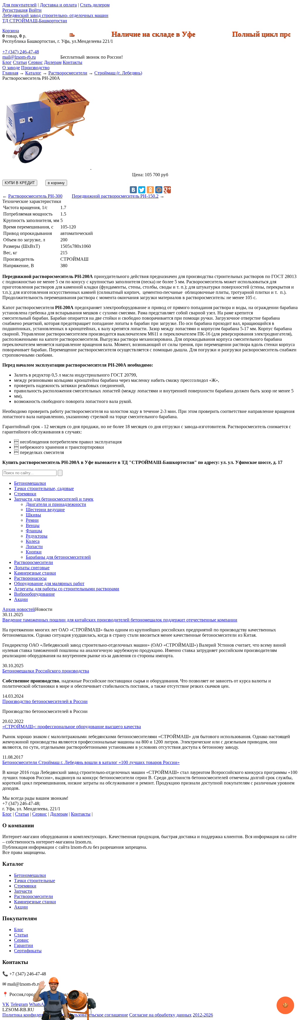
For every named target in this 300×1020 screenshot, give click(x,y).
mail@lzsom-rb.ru (19, 57)
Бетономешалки (30, 483)
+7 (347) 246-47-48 (20, 51)
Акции (21, 599)
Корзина (10, 30)
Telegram (19, 1004)
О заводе (11, 67)
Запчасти (23, 891)
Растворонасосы (30, 578)
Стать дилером (95, 4)
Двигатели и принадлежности (56, 504)
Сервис (35, 62)
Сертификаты (28, 950)
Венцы (33, 525)
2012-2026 (203, 1014)
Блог (7, 62)
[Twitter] (141, 189)
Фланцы (34, 530)
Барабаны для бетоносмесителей (58, 557)
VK (5, 1004)
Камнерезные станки (35, 572)
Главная (10, 72)
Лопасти (34, 546)
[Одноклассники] (150, 189)
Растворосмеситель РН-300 (35, 196)
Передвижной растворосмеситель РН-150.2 (115, 196)
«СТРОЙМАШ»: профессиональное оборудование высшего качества (71, 726)
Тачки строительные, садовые (44, 488)
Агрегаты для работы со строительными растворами (66, 588)
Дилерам (53, 62)
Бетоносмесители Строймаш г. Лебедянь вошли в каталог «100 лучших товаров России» (91, 762)
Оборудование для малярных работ (49, 583)
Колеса (33, 541)
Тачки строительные (34, 880)
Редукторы (36, 535)
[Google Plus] (167, 189)
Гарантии (23, 945)
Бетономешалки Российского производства (45, 670)
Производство (35, 67)
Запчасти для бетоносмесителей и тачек (53, 499)
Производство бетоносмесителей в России (45, 701)
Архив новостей (18, 609)
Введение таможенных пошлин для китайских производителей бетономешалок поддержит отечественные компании (119, 619)
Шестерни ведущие (45, 509)
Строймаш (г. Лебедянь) (118, 72)
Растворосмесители (67, 72)
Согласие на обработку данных (160, 1014)
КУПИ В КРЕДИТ (20, 183)
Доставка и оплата (58, 4)
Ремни (32, 520)
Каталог (33, 72)
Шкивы (33, 514)
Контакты (72, 62)
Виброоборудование (34, 594)
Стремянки (25, 493)
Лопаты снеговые (32, 567)
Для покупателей (19, 4)
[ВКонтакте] (133, 189)
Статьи (20, 62)
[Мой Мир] (158, 189)
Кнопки (34, 551)
